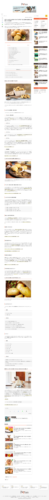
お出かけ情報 (36, 91)
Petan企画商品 (35, 496)
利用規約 (15, 497)
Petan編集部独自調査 (43, 89)
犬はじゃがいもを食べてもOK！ (13, 47)
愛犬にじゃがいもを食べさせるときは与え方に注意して (16, 64)
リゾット (10, 62)
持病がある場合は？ (11, 57)
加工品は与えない (11, 56)
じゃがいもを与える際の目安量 (13, 53)
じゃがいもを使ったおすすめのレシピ (13, 60)
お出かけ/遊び (18, 496)
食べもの (7, 479)
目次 (17, 69)
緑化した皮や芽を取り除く (12, 54)
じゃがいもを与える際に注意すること (11, 73)
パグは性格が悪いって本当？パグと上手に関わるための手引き (33, 487)
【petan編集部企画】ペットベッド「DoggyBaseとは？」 (19, 418)
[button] (2, 26)
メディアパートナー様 (40, 496)
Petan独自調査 (27, 496)
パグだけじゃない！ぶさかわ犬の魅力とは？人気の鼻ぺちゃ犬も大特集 (24, 487)
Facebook (37, 497)
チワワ (45, 91)
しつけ (3, 496)
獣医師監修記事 (36, 89)
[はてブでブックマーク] (2, 22)
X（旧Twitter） (29, 497)
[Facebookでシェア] (2, 20)
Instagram (33, 497)
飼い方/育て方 (7, 496)
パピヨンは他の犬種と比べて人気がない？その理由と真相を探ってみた (5, 487)
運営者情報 (12, 497)
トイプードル (41, 91)
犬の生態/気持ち (23, 496)
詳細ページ (40, 49)
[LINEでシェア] (2, 24)
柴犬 (39, 92)
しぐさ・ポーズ (44, 92)
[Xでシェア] (2, 18)
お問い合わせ (25, 497)
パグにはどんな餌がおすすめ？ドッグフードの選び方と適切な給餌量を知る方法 (43, 488)
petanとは (45, 496)
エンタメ (35, 93)
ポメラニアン (36, 92)
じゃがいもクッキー (11, 61)
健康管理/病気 (14, 496)
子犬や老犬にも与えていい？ (12, 58)
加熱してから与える (11, 55)
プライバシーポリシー (20, 497)
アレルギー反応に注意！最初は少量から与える (15, 52)
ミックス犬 (39, 93)
